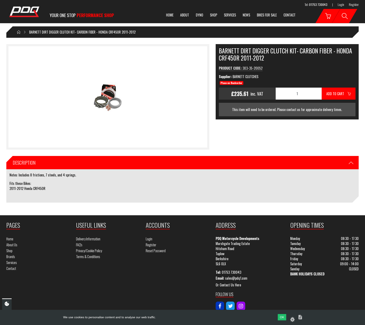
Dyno (199, 15)
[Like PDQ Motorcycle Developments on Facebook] (220, 306)
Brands (10, 256)
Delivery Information (88, 238)
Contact (289, 15)
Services (230, 15)
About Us (11, 244)
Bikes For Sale (267, 15)
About (184, 15)
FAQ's (79, 244)
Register (354, 4)
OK (282, 317)
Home (169, 15)
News (246, 15)
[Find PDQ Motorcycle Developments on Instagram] (241, 306)
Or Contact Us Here (228, 284)
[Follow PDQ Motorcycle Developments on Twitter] (230, 306)
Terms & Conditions (88, 256)
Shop (213, 15)
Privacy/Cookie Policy (89, 250)
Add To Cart (336, 93)
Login (341, 4)
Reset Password (156, 250)
